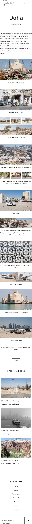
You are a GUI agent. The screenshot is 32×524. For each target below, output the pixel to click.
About (16, 502)
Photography (16, 494)
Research (16, 498)
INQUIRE (25, 347)
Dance (16, 490)
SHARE (16, 360)
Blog (16, 506)
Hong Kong (5, 434)
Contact (16, 510)
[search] (24, 3)
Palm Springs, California (10, 404)
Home (16, 486)
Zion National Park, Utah (10, 464)
